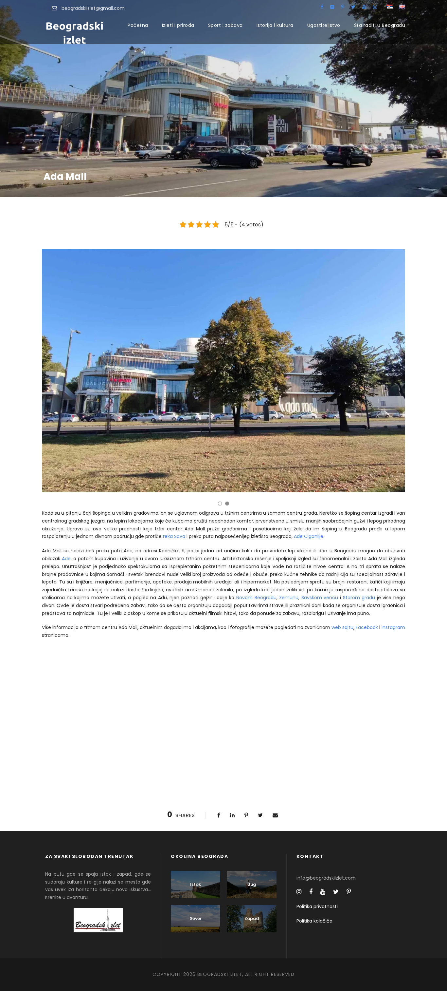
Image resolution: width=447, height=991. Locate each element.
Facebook (367, 627)
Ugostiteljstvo (323, 25)
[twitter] (353, 7)
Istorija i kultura (275, 25)
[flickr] (332, 7)
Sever (196, 918)
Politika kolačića (314, 921)
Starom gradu (359, 597)
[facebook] (322, 7)
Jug (252, 884)
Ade (66, 558)
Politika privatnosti (317, 906)
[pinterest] (342, 7)
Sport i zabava (225, 25)
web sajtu (342, 627)
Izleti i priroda (178, 25)
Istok (195, 884)
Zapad (251, 918)
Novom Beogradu (256, 597)
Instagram (393, 627)
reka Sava (174, 536)
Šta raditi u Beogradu (379, 25)
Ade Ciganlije (308, 536)
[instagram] (375, 7)
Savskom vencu (319, 597)
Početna (138, 25)
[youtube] (364, 7)
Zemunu (288, 597)
